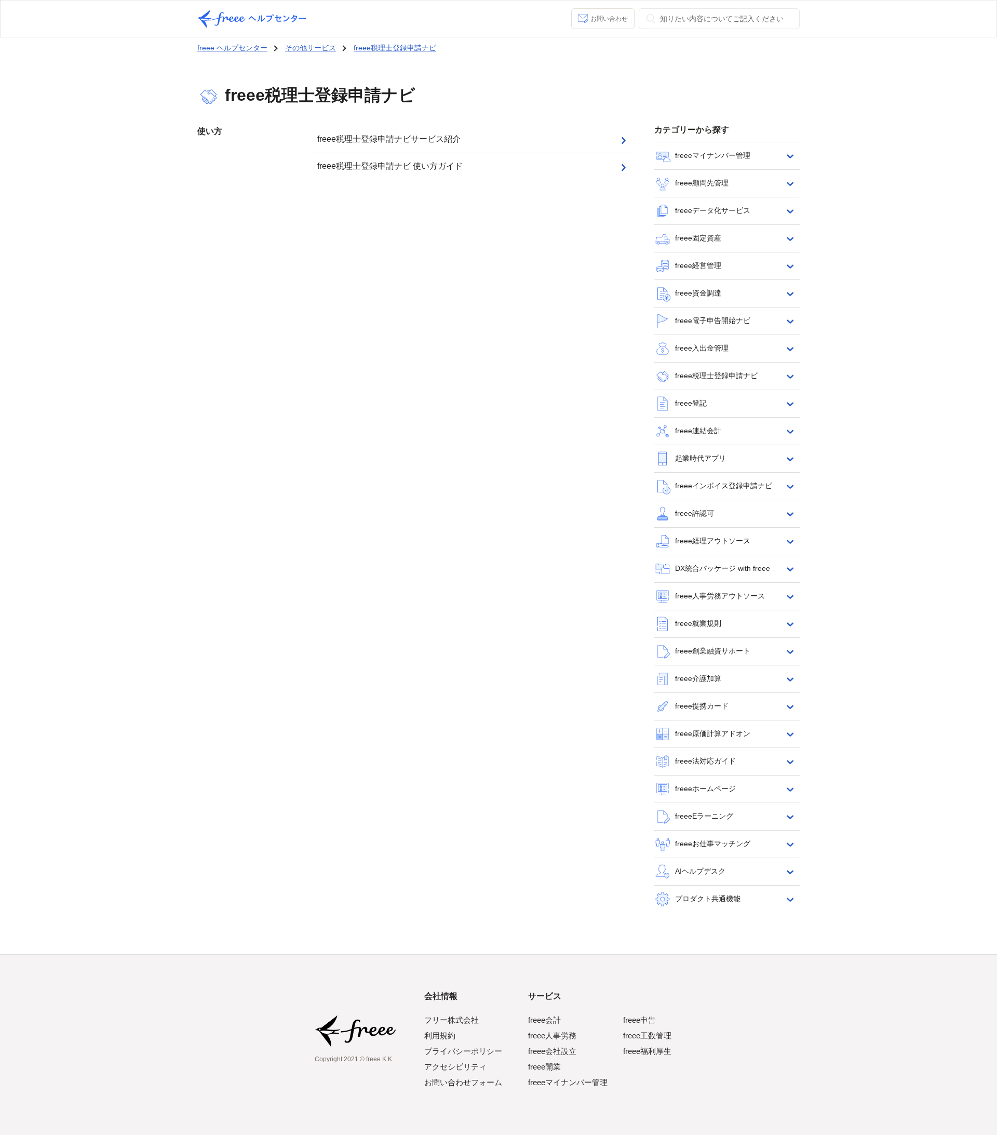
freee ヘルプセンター (232, 48)
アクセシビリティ (455, 1066)
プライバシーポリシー (463, 1051)
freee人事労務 (552, 1035)
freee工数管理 (647, 1035)
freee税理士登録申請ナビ (395, 48)
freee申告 (639, 1020)
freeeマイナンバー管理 (568, 1082)
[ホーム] (251, 19)
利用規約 (439, 1035)
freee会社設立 (552, 1051)
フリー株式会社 (451, 1020)
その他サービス (310, 48)
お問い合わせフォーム (463, 1082)
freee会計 (544, 1020)
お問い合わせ (609, 18)
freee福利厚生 (647, 1051)
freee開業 (544, 1066)
